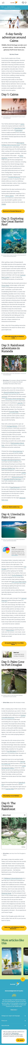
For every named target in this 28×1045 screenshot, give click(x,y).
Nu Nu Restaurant (17, 575)
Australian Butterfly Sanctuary (12, 479)
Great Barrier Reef (19, 128)
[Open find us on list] (25, 1021)
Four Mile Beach (11, 751)
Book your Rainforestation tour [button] (11, 507)
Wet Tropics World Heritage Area (15, 398)
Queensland (18, 130)
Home (2, 6)
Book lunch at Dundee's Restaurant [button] (12, 211)
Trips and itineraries (11, 6)
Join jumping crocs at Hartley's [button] (11, 795)
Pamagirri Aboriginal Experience (11, 459)
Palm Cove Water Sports (19, 581)
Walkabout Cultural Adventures (13, 878)
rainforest (4, 396)
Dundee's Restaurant (14, 177)
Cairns (22, 124)
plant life (20, 403)
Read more (14, 1009)
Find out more (15, 1033)
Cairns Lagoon (9, 195)
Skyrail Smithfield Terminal (11, 392)
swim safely (14, 554)
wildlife (23, 472)
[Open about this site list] (25, 1026)
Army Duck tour (17, 451)
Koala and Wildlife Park (8, 468)
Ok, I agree (20, 1040)
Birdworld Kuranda (17, 477)
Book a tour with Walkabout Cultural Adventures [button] (14, 928)
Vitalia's (3, 204)
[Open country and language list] (25, 1016)
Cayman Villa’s (10, 789)
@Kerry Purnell (7, 815)
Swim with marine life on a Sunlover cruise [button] (14, 337)
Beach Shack (10, 630)
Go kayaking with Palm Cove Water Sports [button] (14, 643)
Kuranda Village (13, 411)
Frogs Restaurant (15, 487)
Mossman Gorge (6, 893)
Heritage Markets (12, 426)
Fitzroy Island (5, 285)
